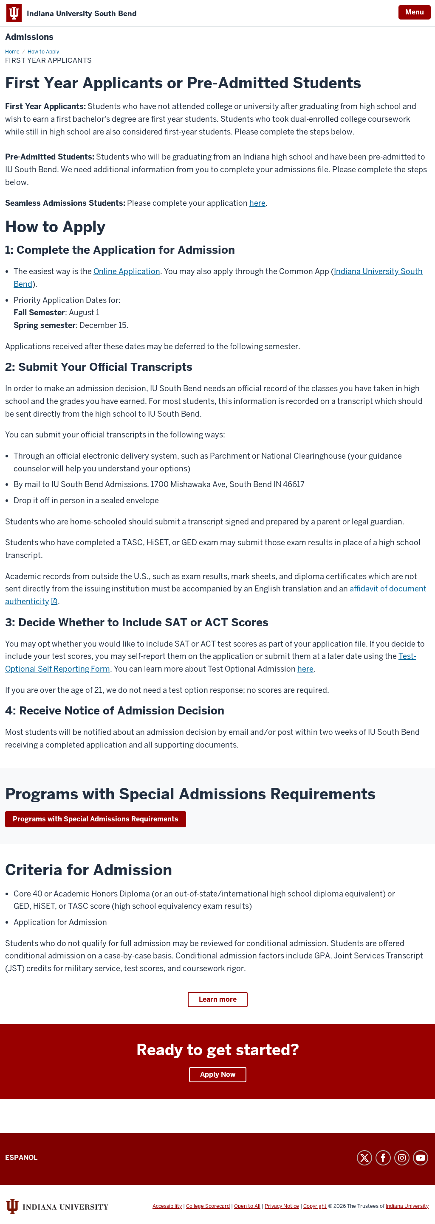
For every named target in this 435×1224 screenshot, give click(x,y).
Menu (414, 12)
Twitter (364, 1157)
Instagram (402, 1157)
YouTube (420, 1157)
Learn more (218, 999)
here (257, 203)
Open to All (247, 1206)
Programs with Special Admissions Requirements (95, 819)
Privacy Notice (282, 1206)
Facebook (383, 1157)
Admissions (29, 37)
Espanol (21, 1157)
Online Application (126, 271)
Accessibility (167, 1206)
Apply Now (217, 1074)
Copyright (315, 1206)
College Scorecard (208, 1206)
